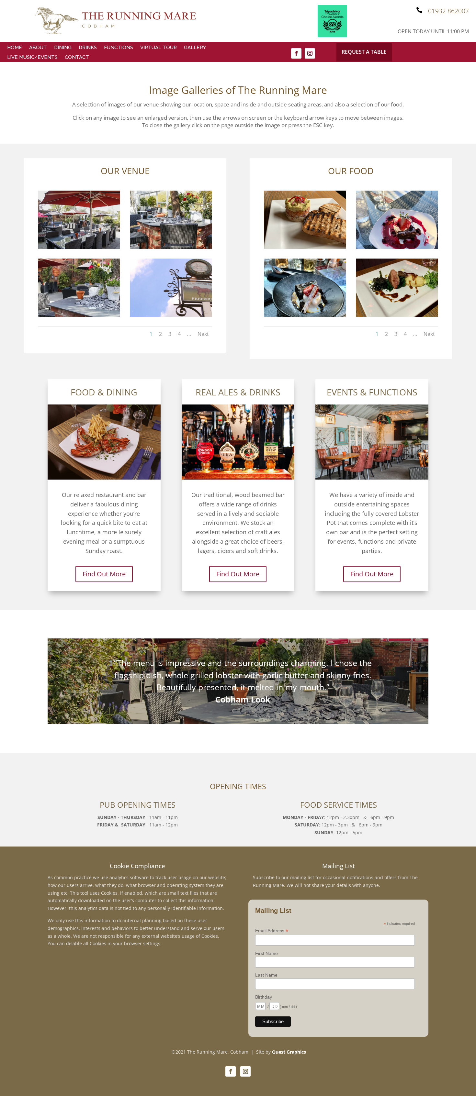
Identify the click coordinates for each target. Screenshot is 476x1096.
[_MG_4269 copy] (171, 247)
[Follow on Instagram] (310, 53)
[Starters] (305, 247)
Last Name (266, 975)
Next (203, 334)
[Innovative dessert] (305, 315)
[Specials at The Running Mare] (397, 315)
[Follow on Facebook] (296, 53)
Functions (118, 47)
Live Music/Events (32, 57)
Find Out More (104, 574)
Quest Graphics (289, 1052)
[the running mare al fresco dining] (79, 247)
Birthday (263, 997)
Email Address (271, 931)
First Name (266, 953)
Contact (77, 57)
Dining (63, 47)
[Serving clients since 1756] (171, 315)
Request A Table (364, 51)
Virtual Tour (158, 47)
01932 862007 (448, 11)
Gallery (195, 47)
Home (14, 47)
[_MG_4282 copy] (79, 315)
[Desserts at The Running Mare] (397, 247)
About (38, 47)
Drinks (88, 47)
